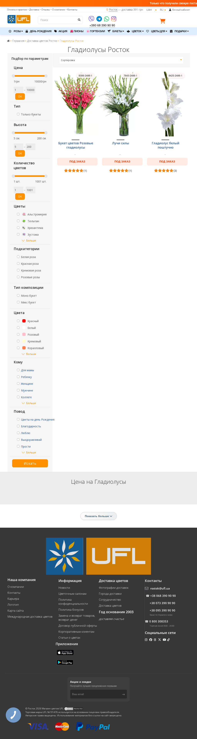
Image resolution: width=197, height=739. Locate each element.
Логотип (13, 604)
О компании (16, 587)
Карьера (13, 598)
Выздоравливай (31, 440)
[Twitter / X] (160, 640)
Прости (26, 446)
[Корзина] (163, 22)
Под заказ (77, 161)
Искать (30, 463)
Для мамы (27, 370)
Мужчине (27, 390)
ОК (20, 96)
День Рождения (40, 31)
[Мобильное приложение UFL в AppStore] (66, 652)
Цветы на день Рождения (37, 419)
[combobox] (121, 60)
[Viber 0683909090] (91, 20)
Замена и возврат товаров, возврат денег (76, 617)
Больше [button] (31, 240)
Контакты (14, 593)
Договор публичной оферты (77, 625)
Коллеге (26, 397)
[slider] (13, 75)
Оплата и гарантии (17, 9)
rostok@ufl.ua (160, 588)
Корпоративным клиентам (76, 631)
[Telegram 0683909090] (99, 20)
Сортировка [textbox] (68, 60)
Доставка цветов (110, 605)
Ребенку (26, 377)
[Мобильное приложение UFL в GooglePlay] (65, 662)
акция (62, 31)
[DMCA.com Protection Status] (73, 708)
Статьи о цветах (69, 637)
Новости (64, 588)
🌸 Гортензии (95, 31)
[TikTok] (168, 640)
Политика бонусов (70, 609)
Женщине (27, 383)
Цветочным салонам (72, 593)
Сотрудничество (110, 599)
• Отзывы (45, 9)
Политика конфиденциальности (73, 601)
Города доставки (110, 593)
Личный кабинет (181, 9)
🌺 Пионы (76, 31)
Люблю (25, 433)
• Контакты (71, 9)
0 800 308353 (158, 621)
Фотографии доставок (114, 588)
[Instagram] (113, 20)
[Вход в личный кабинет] (170, 10)
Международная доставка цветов (30, 616)
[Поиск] (79, 20)
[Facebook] (151, 640)
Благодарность (31, 426)
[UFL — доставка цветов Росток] (19, 19)
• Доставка (33, 9)
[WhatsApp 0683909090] (107, 20)
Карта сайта (16, 610)
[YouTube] (165, 640)
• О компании (58, 9)
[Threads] (155, 640)
